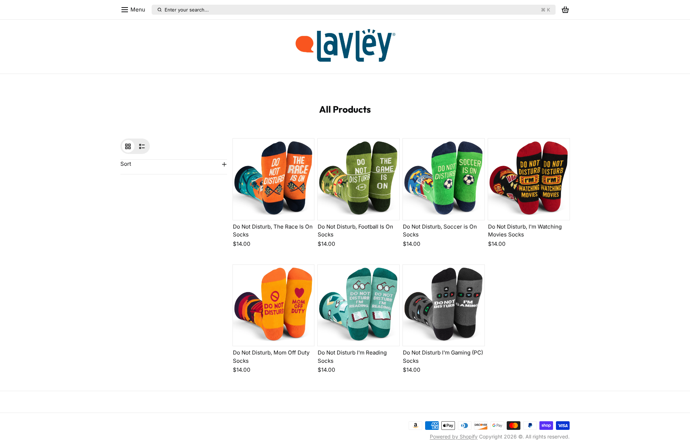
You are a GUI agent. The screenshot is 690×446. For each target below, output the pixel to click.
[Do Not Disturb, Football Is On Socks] (358, 179)
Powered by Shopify (454, 436)
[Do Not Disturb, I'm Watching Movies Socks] (529, 179)
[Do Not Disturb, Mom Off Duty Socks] (273, 305)
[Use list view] (142, 146)
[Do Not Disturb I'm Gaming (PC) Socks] (443, 305)
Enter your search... (357, 10)
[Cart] (565, 10)
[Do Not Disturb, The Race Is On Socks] (273, 179)
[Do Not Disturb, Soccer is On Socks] (443, 179)
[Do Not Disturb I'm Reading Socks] (358, 305)
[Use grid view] (128, 146)
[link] (345, 47)
